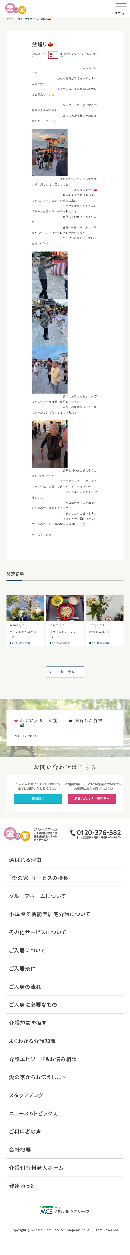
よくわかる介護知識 (32, 1040)
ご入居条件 (22, 968)
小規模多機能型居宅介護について (49, 913)
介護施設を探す (28, 1022)
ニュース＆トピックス (33, 1113)
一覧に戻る (65, 671)
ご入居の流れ (25, 986)
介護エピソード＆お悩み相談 (43, 1059)
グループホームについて (37, 895)
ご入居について (27, 950)
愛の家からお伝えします (37, 1077)
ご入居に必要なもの (33, 1004)
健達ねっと (22, 1185)
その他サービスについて (37, 932)
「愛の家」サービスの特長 (39, 877)
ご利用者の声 (25, 1131)
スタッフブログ (26, 1095)
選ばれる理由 (25, 859)
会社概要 (20, 1149)
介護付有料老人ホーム (36, 1167)
